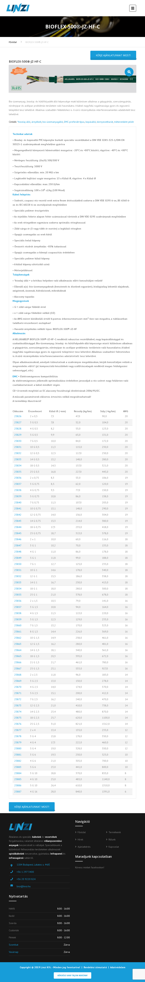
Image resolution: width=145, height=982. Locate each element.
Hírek (80, 839)
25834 (17, 465)
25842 (17, 514)
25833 (17, 459)
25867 (17, 668)
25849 (17, 557)
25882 (17, 760)
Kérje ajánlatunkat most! (113, 55)
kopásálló (91, 121)
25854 (17, 588)
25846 (17, 539)
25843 (17, 520)
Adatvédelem (117, 967)
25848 (17, 551)
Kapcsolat (114, 846)
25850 (17, 564)
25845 (17, 533)
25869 (17, 680)
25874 (17, 711)
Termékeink (115, 832)
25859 (17, 619)
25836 (17, 477)
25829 (17, 434)
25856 (17, 600)
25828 (17, 428)
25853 (17, 582)
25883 (17, 767)
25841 (17, 508)
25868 (17, 674)
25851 (17, 570)
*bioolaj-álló (23, 121)
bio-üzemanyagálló (52, 121)
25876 (17, 723)
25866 (17, 662)
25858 (17, 613)
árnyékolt (36, 121)
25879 (17, 742)
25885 (17, 779)
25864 (17, 650)
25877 (17, 730)
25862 (17, 637)
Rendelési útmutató (95, 967)
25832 (17, 453)
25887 (17, 791)
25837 (17, 484)
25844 (17, 527)
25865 (17, 656)
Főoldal (13, 42)
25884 (17, 773)
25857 (17, 607)
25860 (17, 625)
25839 (17, 496)
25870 (17, 686)
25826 (17, 416)
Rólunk (112, 839)
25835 (17, 471)
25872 (17, 699)
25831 (17, 447)
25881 (17, 754)
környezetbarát (105, 121)
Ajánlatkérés (84, 846)
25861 (17, 631)
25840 (17, 502)
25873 (17, 705)
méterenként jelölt (124, 121)
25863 (17, 644)
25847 (17, 545)
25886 (17, 785)
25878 (17, 736)
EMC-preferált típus (74, 121)
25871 (17, 693)
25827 (17, 422)
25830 (17, 441)
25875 (17, 717)
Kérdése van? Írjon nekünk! (72, 975)
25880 (17, 748)
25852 (17, 576)
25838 (17, 490)
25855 (17, 594)
